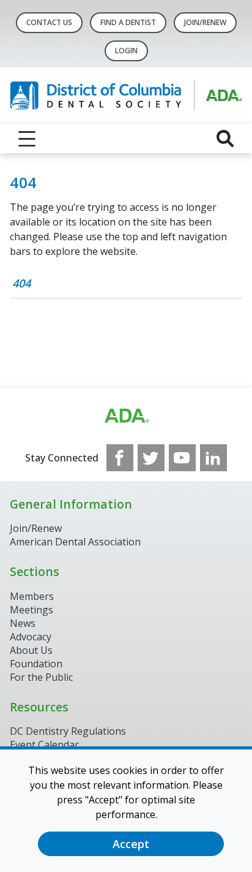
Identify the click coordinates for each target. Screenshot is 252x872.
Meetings (31, 609)
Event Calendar (44, 744)
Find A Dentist (128, 22)
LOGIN (126, 50)
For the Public (41, 677)
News (22, 623)
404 (21, 283)
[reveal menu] (27, 138)
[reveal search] (225, 138)
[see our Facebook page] (119, 457)
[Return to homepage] (126, 96)
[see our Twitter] (151, 457)
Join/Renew (205, 22)
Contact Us (49, 22)
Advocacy (30, 636)
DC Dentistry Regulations (68, 731)
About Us (31, 650)
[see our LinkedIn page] (213, 457)
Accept (131, 843)
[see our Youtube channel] (182, 457)
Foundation (36, 663)
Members (32, 596)
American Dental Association (75, 541)
